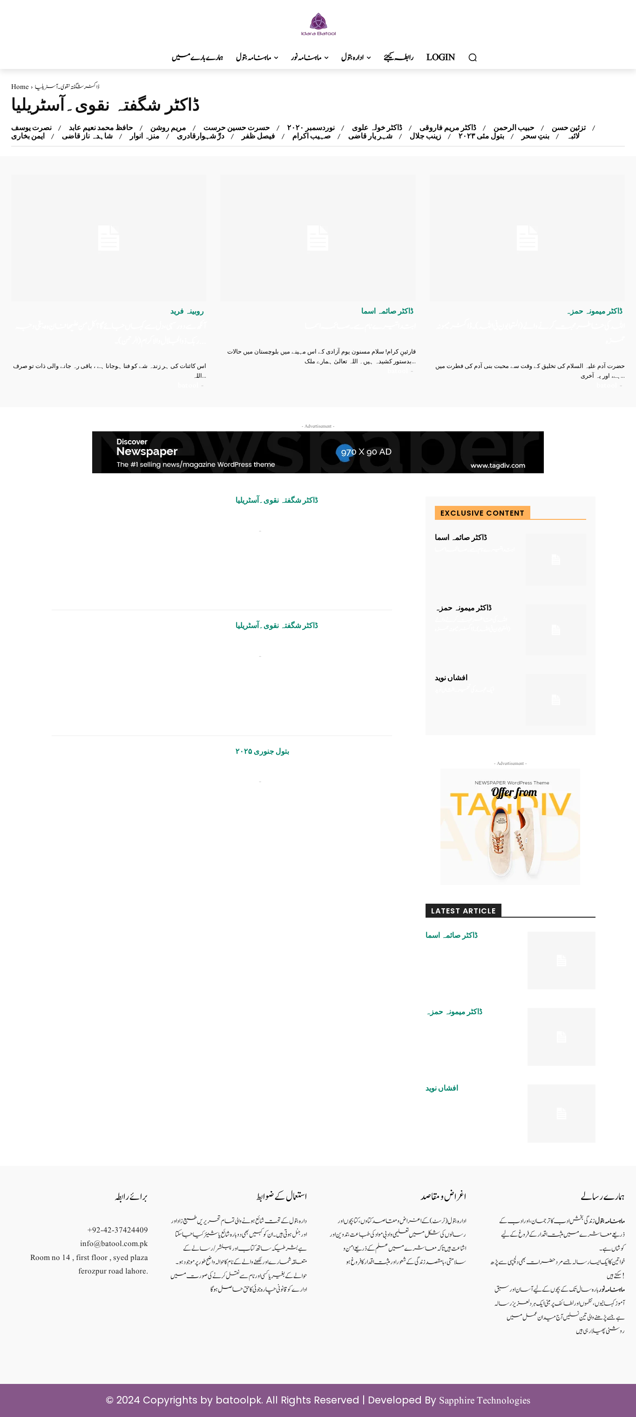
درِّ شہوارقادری (200, 136)
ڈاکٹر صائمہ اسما (387, 311)
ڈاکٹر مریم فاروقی (447, 127)
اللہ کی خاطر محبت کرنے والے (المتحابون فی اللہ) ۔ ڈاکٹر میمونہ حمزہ (472, 624)
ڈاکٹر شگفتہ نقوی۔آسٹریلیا (277, 500)
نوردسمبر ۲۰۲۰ (311, 127)
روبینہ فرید (187, 311)
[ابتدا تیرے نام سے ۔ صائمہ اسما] (317, 238)
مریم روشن (168, 127)
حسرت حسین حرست (236, 127)
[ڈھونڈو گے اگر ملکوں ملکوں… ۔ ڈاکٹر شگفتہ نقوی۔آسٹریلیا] (137, 799)
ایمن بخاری (28, 136)
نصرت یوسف (31, 127)
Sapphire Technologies (484, 1401)
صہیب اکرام (311, 136)
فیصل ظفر (258, 136)
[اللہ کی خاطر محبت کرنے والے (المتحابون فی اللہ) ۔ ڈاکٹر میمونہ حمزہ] (527, 238)
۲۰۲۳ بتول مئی (481, 136)
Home (20, 87)
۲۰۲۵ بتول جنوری (262, 751)
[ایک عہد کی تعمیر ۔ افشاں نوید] (556, 700)
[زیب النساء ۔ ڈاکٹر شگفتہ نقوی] (137, 548)
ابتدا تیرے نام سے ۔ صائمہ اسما (360, 326)
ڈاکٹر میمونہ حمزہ (594, 311)
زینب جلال (425, 136)
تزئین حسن (569, 127)
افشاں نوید (451, 677)
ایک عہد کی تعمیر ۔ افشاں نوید (464, 690)
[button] (472, 58)
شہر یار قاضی (370, 136)
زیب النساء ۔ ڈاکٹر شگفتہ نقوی (271, 517)
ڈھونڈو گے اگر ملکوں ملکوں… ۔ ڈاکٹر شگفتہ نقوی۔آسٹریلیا (305, 768)
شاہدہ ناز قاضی (87, 136)
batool (188, 385)
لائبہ (573, 136)
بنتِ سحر (535, 136)
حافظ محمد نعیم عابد (101, 127)
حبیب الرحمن (514, 127)
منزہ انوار (145, 136)
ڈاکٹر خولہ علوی (377, 127)
